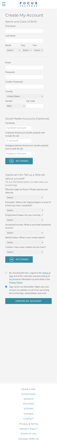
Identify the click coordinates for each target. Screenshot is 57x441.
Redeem (28, 399)
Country (9, 91)
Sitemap (28, 408)
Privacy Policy (15, 282)
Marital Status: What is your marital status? (25, 237)
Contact (28, 418)
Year (34, 45)
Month (8, 45)
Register (28, 404)
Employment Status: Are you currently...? (24, 215)
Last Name (10, 36)
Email (8, 62)
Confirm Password (14, 82)
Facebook (10, 123)
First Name (10, 26)
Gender (8, 101)
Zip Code (30, 101)
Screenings (28, 394)
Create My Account (29, 301)
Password (10, 72)
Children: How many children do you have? (25, 247)
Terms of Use (28, 433)
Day (23, 45)
